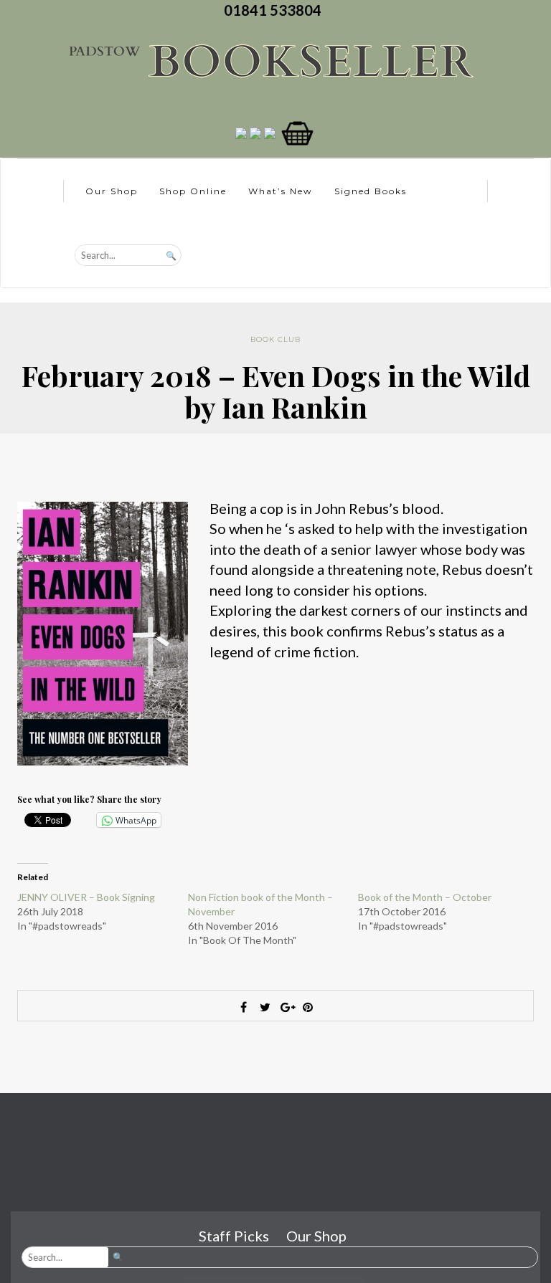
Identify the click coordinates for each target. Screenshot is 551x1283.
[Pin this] (308, 1007)
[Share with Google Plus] (286, 1007)
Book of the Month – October (424, 897)
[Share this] (243, 1007)
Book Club (275, 339)
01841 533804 (275, 10)
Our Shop (111, 191)
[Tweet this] (264, 1007)
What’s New (280, 191)
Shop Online (193, 191)
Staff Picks (234, 1235)
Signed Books (370, 191)
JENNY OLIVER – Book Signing (86, 897)
